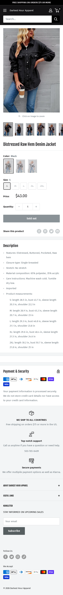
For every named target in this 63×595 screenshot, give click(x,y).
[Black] (8, 166)
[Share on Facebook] (39, 231)
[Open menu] (4, 10)
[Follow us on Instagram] (18, 557)
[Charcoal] (20, 166)
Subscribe (14, 530)
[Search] (56, 19)
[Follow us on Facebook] (5, 557)
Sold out (32, 218)
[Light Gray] (32, 166)
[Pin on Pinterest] (45, 231)
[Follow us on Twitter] (11, 557)
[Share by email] (57, 231)
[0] (57, 10)
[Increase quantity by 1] (36, 206)
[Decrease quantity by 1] (19, 206)
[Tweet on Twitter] (51, 231)
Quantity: (8, 206)
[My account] (50, 10)
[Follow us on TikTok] (24, 557)
